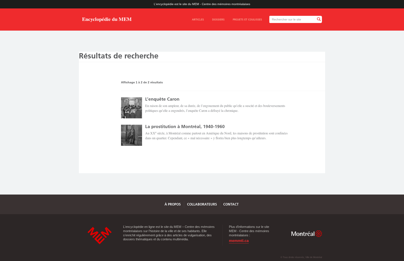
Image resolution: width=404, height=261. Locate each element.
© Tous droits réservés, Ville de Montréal (301, 257)
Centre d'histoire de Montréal (99, 235)
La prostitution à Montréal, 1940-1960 (185, 126)
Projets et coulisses (247, 19)
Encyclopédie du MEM (107, 20)
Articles (198, 19)
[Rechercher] (318, 19)
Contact (231, 204)
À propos (173, 204)
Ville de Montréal (306, 233)
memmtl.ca (239, 241)
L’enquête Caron (162, 99)
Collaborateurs (202, 204)
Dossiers (218, 19)
